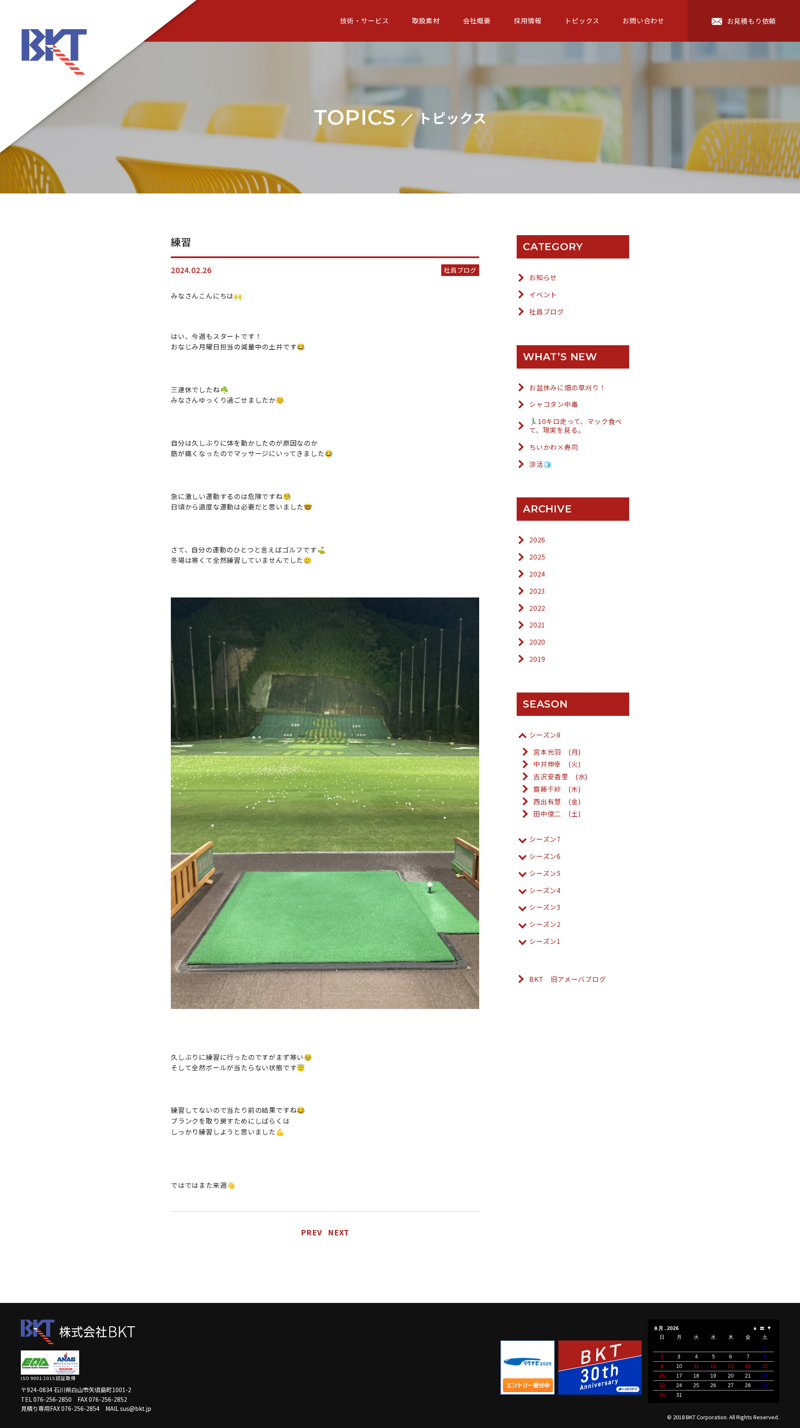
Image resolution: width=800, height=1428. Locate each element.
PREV (311, 1232)
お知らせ (543, 277)
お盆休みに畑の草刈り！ (567, 387)
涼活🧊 (540, 464)
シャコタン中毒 (553, 404)
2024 (537, 574)
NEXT (338, 1232)
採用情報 (528, 20)
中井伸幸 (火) (557, 764)
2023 (537, 591)
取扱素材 (426, 20)
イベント (543, 294)
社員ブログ (546, 311)
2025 (537, 556)
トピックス (582, 20)
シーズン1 (545, 941)
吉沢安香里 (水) (560, 776)
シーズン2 (545, 924)
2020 (537, 641)
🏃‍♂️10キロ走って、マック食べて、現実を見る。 (575, 425)
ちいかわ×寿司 (553, 447)
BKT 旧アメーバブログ (567, 979)
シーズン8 (545, 734)
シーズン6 (545, 856)
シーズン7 (545, 839)
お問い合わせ (643, 20)
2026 (537, 539)
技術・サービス (364, 20)
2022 (537, 608)
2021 (537, 624)
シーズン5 (545, 873)
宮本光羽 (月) (557, 752)
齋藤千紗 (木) (557, 789)
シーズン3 (545, 907)
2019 (537, 659)
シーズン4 (545, 890)
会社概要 (477, 20)
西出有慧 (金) (557, 801)
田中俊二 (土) (557, 813)
